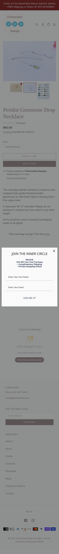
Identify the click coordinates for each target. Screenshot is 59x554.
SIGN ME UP (29, 297)
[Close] (54, 251)
